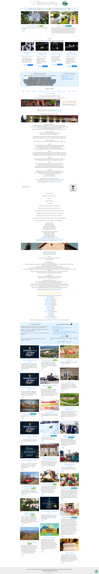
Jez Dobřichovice (47, 299)
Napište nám (56, 319)
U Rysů (48, 312)
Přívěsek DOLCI (57, 52)
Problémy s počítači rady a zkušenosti (59, 333)
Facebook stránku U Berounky (32, 332)
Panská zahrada (48, 304)
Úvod (30, 8)
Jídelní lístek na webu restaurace (49, 110)
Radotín (59, 91)
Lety (52, 91)
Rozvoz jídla (65, 76)
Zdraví (46, 84)
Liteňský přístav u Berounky (29, 514)
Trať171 (65, 341)
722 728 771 (58, 181)
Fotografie (43, 78)
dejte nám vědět (27, 339)
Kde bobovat (46, 436)
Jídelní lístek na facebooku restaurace (50, 240)
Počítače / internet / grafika (31, 82)
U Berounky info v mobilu (68, 75)
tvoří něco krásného (47, 40)
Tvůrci (42, 8)
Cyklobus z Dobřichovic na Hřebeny (29, 487)
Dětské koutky (66, 517)
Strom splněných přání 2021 (49, 512)
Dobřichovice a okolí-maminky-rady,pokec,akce (63, 331)
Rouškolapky (49, 412)
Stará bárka (49, 310)
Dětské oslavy (66, 488)
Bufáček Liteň (49, 298)
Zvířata (51, 84)
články (37, 326)
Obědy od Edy (47, 301)
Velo (49, 315)
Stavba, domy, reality (50, 82)
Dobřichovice (34, 91)
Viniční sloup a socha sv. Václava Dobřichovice (49, 459)
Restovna (48, 309)
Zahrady (40, 84)
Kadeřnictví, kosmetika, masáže (31, 80)
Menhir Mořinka (47, 484)
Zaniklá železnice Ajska (49, 385)
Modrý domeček (49, 300)
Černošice (28, 91)
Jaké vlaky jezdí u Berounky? (69, 465)
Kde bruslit (26, 414)
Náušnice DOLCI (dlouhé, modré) (71, 53)
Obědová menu (36, 8)
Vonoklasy (74, 91)
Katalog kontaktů (64, 8)
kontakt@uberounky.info (68, 79)
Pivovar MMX (49, 306)
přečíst (23, 31)
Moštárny (69, 360)
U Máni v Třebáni (47, 311)
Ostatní (54, 80)
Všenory (46, 93)
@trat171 (60, 341)
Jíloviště (47, 91)
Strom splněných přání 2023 (29, 437)
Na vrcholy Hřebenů (29, 542)
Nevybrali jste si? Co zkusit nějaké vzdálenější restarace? (49, 293)
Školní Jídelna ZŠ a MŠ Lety (49, 317)
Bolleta (48, 296)
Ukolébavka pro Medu (27, 53)
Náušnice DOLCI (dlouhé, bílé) (42, 53)
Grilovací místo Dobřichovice (69, 409)
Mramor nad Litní (47, 360)
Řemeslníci (41, 82)
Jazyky (48, 78)
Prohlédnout (45, 66)
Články (47, 8)
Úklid (35, 84)
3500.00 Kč (40, 66)
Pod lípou (48, 307)
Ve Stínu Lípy (49, 314)
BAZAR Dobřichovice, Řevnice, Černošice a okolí (61, 327)
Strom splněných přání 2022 (29, 461)
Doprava (36, 78)
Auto (31, 78)
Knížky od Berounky (29, 56)
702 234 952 (59, 110)
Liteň (55, 91)
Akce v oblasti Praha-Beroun (57, 328)
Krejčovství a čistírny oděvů (45, 80)
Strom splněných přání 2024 (29, 388)
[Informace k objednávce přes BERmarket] (57, 238)
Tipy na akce (54, 8)
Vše (23, 91)
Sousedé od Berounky (56, 326)
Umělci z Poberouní (49, 537)
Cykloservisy (61, 26)
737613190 (61, 240)
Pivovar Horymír (49, 305)
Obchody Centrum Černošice (67, 78)
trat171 (69, 341)
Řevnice (64, 91)
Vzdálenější (52, 93)
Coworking (69, 382)
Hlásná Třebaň (41, 91)
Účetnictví (30, 84)
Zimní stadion (48, 316)
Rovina (69, 91)
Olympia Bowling (48, 303)
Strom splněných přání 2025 (29, 361)
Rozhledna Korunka (32, 26)
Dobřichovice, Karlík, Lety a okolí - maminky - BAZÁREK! (65, 332)
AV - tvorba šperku (43, 56)
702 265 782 (59, 289)
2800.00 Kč (55, 64)
